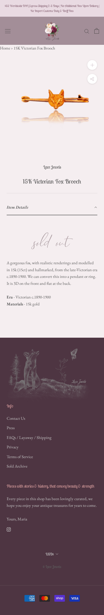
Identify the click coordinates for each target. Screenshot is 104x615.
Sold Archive (17, 466)
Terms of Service (20, 456)
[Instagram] (9, 529)
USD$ (49, 554)
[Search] (86, 31)
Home (5, 48)
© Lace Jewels (52, 566)
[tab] (52, 207)
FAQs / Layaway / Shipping (29, 437)
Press (11, 427)
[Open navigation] (8, 30)
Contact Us (16, 418)
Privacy (13, 446)
